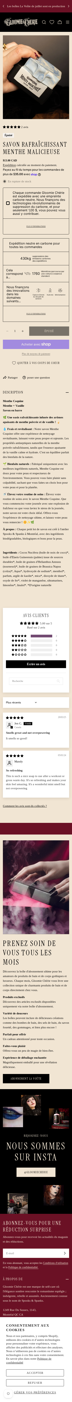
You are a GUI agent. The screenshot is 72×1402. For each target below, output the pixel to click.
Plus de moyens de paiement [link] (36, 353)
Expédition (9, 165)
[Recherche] (44, 22)
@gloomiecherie (36, 1172)
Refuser (35, 1382)
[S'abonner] (65, 1253)
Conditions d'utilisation (55, 1263)
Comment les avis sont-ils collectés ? (25, 806)
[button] (12, 127)
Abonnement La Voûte (26, 1079)
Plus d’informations (36, 226)
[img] (14, 717)
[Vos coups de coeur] (52, 22)
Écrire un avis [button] (36, 664)
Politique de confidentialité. (23, 1267)
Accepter (35, 1372)
